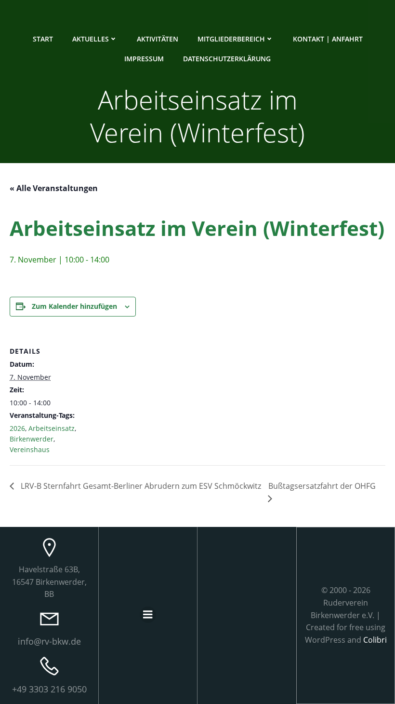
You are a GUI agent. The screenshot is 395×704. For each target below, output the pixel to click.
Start (43, 38)
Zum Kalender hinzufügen (74, 306)
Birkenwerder (31, 438)
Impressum (144, 58)
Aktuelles (90, 38)
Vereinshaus (30, 449)
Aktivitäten (157, 38)
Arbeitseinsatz (51, 428)
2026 (17, 428)
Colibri (375, 640)
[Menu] (148, 615)
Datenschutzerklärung (227, 58)
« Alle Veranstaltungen (54, 188)
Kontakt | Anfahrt (328, 38)
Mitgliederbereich (231, 38)
